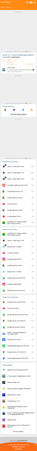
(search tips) (15, 57)
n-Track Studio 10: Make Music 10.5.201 (19, 376)
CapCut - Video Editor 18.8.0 (15, 166)
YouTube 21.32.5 (12, 204)
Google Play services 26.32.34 (16, 278)
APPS (9, 60)
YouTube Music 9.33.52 (14, 216)
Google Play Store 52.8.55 (14, 210)
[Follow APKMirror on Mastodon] (14, 110)
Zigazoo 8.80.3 (11, 420)
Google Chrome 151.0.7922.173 (16, 352)
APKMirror (7, 2)
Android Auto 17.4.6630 (14, 272)
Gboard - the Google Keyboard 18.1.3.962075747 (16, 333)
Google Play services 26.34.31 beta (17, 314)
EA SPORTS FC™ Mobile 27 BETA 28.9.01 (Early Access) (16, 222)
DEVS (14, 60)
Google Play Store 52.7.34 (14, 191)
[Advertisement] (18, 31)
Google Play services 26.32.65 (16, 327)
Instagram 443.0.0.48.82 (14, 284)
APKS (3, 60)
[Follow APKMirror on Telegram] (23, 110)
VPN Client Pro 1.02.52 (14, 395)
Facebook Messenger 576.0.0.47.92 (17, 358)
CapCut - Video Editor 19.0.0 (15, 179)
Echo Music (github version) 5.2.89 (17, 185)
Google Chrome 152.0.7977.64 (16, 302)
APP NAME (10, 64)
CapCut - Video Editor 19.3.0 (15, 240)
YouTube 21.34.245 (12, 308)
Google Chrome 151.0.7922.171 (16, 321)
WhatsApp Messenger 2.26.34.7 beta (18, 346)
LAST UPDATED (30, 64)
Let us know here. (22, 440)
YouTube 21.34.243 (12, 253)
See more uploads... (18, 431)
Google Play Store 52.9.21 (14, 265)
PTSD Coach (11, 68)
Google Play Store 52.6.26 (14, 198)
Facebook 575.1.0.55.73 (14, 339)
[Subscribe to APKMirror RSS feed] (32, 110)
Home (2, 7)
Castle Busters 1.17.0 (13, 401)
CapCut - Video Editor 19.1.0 (15, 173)
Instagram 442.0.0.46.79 (14, 259)
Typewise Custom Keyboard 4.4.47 (17, 370)
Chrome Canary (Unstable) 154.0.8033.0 (19, 388)
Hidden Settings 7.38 (13, 382)
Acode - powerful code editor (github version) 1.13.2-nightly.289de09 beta (20, 413)
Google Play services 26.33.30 (16, 290)
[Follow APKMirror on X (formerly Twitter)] (5, 110)
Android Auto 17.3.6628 (14, 247)
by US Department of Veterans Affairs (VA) (19, 69)
